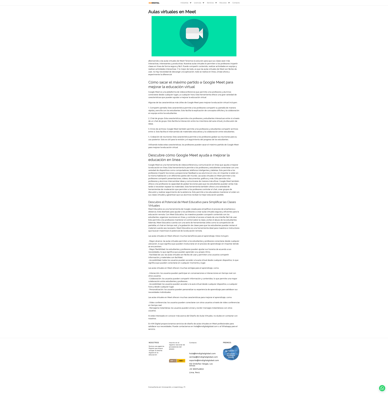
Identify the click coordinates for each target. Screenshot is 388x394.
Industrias (184, 3)
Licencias (197, 3)
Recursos (223, 3)
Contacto (236, 3)
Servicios (210, 3)
